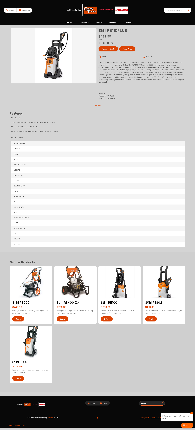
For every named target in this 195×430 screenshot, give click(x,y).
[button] (10, 10)
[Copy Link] (112, 43)
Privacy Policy (145, 417)
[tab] (98, 192)
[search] (188, 10)
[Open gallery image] (53, 55)
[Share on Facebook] (100, 43)
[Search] (162, 403)
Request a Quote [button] (108, 49)
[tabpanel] (53, 56)
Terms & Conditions (157, 417)
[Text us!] (187, 425)
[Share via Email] (108, 43)
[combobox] (177, 10)
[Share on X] (104, 43)
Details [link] (18, 319)
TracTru (50, 417)
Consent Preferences (16, 425)
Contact (128, 23)
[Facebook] (97, 417)
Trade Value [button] (127, 49)
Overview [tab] (97, 105)
